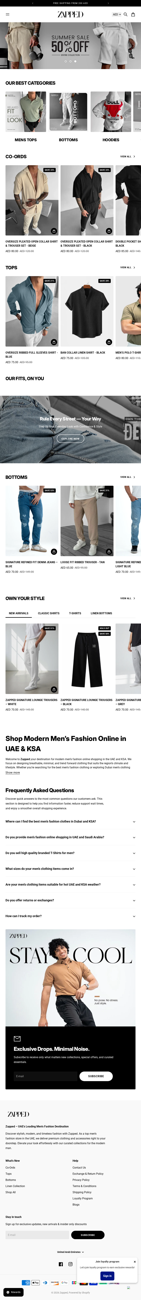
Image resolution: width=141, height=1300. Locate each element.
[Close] (135, 1261)
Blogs (76, 1204)
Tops (9, 1173)
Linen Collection (15, 1186)
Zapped (64, 1292)
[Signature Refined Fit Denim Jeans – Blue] (32, 521)
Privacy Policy (81, 1180)
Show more (13, 772)
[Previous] (32, 3)
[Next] (108, 3)
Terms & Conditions (84, 1186)
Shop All (11, 1192)
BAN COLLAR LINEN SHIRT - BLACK (83, 352)
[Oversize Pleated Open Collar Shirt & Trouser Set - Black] (87, 200)
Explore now (70, 438)
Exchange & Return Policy (88, 1173)
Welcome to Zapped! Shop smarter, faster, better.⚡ (70, 3)
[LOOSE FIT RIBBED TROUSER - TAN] (87, 521)
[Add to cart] (54, 231)
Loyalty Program (83, 1198)
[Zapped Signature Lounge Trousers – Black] (87, 659)
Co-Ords (10, 1167)
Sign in (107, 1276)
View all (125, 156)
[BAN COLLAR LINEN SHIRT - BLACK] (87, 311)
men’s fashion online (77, 759)
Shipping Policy (82, 1192)
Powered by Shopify (79, 1292)
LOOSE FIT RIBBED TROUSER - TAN (83, 562)
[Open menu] (8, 14)
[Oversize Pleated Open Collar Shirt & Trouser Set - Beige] (32, 200)
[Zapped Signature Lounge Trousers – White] (32, 659)
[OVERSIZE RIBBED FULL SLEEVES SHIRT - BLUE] (32, 311)
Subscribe (96, 1076)
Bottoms (11, 1180)
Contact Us (79, 1167)
